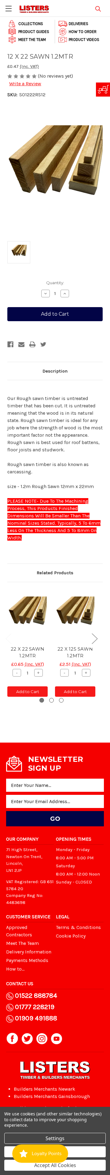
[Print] (32, 344)
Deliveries (78, 23)
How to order (83, 31)
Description (55, 371)
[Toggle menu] (8, 8)
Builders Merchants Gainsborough (52, 1096)
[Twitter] (43, 344)
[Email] (21, 344)
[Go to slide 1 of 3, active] (41, 700)
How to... (15, 969)
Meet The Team (32, 39)
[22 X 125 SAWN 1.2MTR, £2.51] (75, 615)
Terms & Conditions (78, 927)
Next (94, 638)
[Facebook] (10, 344)
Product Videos (84, 39)
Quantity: (55, 282)
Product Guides (33, 31)
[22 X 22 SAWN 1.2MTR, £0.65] (27, 615)
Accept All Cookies (55, 1165)
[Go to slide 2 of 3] (51, 700)
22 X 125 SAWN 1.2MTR (75, 652)
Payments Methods (27, 960)
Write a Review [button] (25, 83)
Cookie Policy (71, 936)
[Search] (98, 8)
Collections (30, 23)
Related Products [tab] (55, 572)
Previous (8, 638)
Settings (55, 1138)
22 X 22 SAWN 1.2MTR (27, 652)
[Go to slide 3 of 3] (61, 700)
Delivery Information (28, 952)
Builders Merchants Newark (44, 1089)
